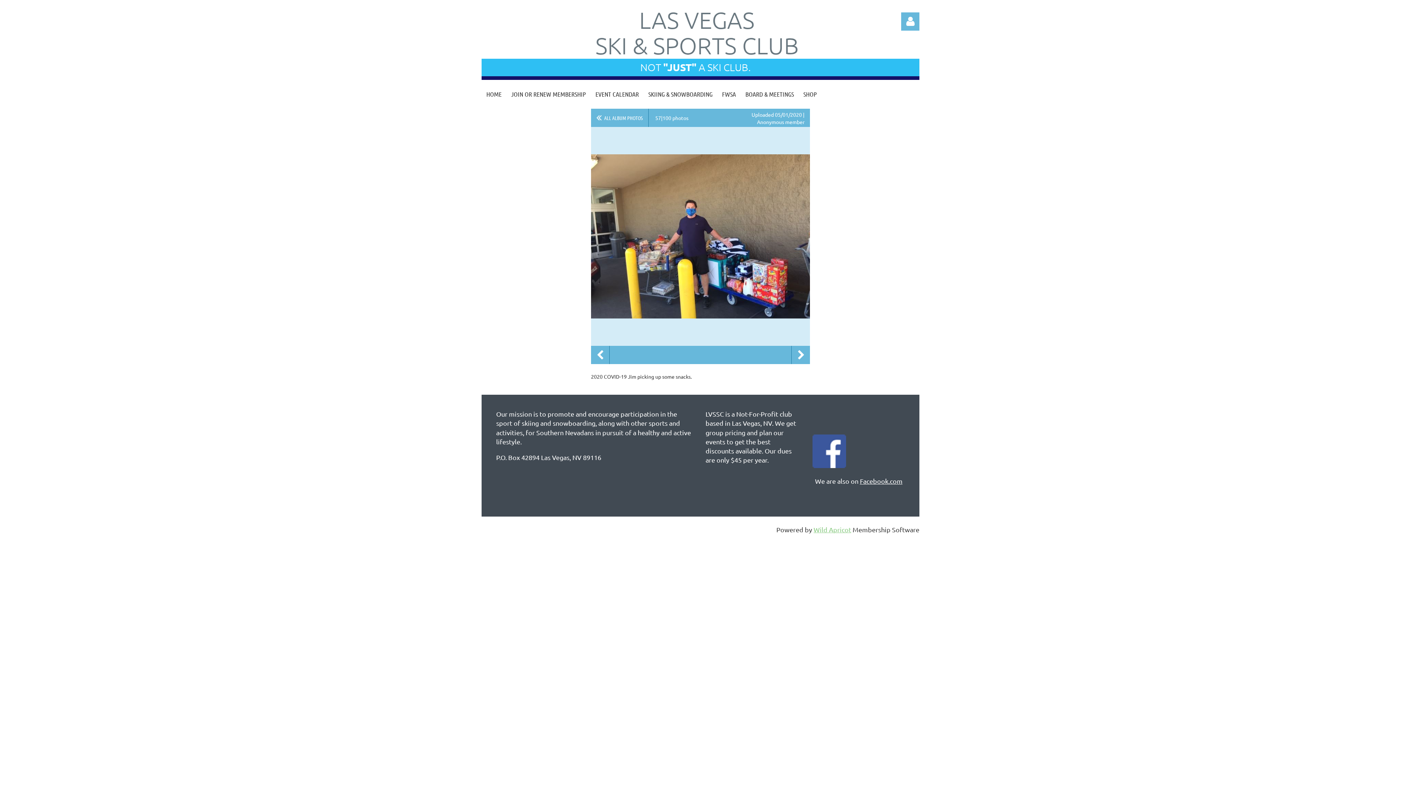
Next (801, 355)
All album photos (623, 118)
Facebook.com (881, 481)
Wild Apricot (832, 529)
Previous (600, 355)
